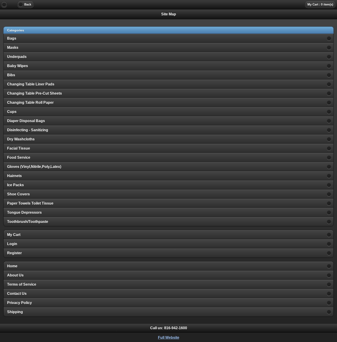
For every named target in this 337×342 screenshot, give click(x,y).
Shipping (15, 312)
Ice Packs (15, 185)
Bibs (11, 75)
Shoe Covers (18, 194)
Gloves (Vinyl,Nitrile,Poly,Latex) (34, 167)
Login (12, 244)
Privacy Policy (19, 303)
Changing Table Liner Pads (30, 84)
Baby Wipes (17, 66)
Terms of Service (21, 284)
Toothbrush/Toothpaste (27, 222)
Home (12, 266)
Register (14, 253)
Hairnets (14, 176)
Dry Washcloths (21, 139)
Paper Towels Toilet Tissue (30, 203)
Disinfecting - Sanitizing (27, 130)
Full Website (168, 337)
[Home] (4, 5)
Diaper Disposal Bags (26, 121)
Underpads (17, 57)
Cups (12, 112)
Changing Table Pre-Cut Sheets (34, 93)
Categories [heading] (15, 30)
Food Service (18, 157)
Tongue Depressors (24, 212)
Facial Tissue (18, 148)
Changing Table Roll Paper (30, 102)
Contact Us (17, 293)
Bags (11, 38)
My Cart (13, 235)
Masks (12, 47)
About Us (15, 275)
